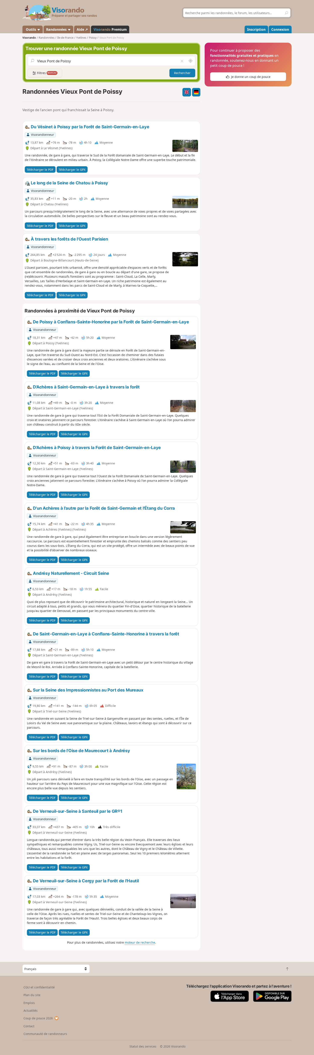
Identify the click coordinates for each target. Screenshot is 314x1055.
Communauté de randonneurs (45, 1034)
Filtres (46, 73)
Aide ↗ (82, 29)
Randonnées (56, 29)
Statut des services (142, 1046)
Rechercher (182, 73)
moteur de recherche (140, 942)
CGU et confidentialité (39, 987)
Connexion (280, 29)
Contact (28, 1026)
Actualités (30, 1010)
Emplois (29, 1003)
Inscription (256, 29)
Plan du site (31, 995)
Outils (31, 29)
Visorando (29, 37)
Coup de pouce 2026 (38, 1018)
